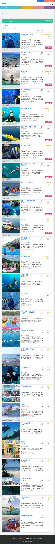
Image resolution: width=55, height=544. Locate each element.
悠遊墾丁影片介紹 (36, 1)
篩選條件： (6, 26)
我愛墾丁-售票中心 (50, 1)
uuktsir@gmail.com (30, 539)
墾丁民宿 (41, 1)
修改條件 (49, 20)
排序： (38, 30)
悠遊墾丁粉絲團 (34, 1)
